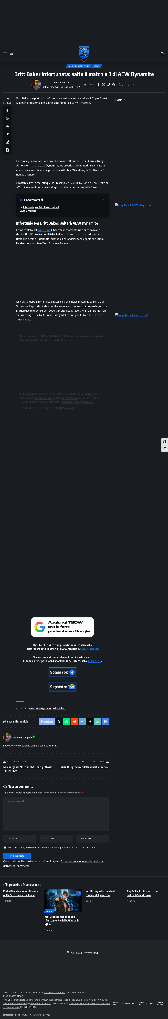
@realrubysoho (43, 398)
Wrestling (44, 230)
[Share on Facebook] (98, 84)
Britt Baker (59, 708)
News (96, 66)
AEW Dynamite (44, 708)
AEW (51, 407)
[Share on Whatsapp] (7, 118)
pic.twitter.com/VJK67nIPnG (77, 402)
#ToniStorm (69, 398)
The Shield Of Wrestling (15, 1003)
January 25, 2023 (64, 407)
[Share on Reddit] (7, 126)
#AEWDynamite (65, 340)
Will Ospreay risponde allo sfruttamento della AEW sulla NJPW (61, 920)
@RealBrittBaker (51, 336)
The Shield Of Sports (54, 992)
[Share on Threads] (89, 721)
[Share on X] (103, 84)
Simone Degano (62, 82)
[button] (6, 54)
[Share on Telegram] (7, 134)
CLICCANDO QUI (89, 648)
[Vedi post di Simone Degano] (36, 85)
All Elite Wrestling (79, 66)
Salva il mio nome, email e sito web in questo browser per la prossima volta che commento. (51, 847)
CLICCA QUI (94, 661)
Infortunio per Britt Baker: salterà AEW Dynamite (39, 209)
